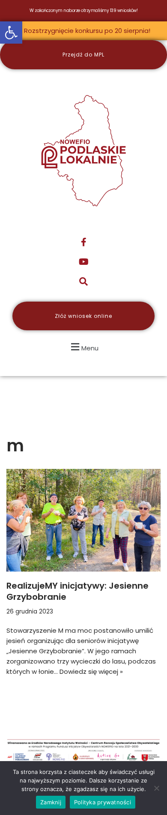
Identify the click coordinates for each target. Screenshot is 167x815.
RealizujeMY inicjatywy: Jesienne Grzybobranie (77, 591)
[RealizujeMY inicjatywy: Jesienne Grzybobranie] (83, 520)
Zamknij (50, 802)
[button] (11, 32)
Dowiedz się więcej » (91, 671)
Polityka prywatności (102, 802)
